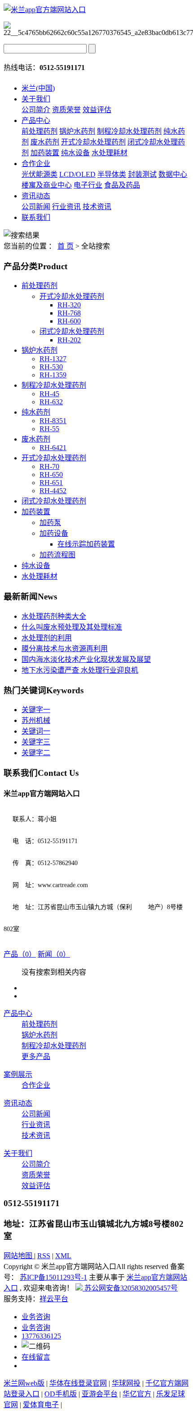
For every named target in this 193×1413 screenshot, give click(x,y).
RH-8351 (52, 420)
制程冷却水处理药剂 (129, 131)
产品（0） (20, 954)
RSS (43, 1256)
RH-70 (49, 466)
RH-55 (49, 429)
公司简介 (36, 110)
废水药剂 (45, 142)
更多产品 (36, 1056)
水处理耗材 (109, 153)
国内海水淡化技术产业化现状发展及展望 (86, 659)
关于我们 (36, 99)
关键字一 (36, 709)
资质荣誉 (66, 110)
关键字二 (36, 753)
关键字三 (36, 742)
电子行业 (88, 185)
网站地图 (19, 1256)
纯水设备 (75, 153)
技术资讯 (97, 206)
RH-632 (51, 402)
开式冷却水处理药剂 (93, 142)
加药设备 (53, 533)
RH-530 (51, 367)
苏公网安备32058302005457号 (130, 1288)
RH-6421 (52, 447)
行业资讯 (66, 206)
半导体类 (111, 174)
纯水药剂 (36, 412)
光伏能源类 (39, 174)
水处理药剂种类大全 (54, 616)
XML (63, 1256)
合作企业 (36, 163)
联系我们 (36, 217)
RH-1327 (52, 359)
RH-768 (69, 313)
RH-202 (69, 340)
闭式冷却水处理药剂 (71, 331)
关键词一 (36, 731)
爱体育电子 (41, 1405)
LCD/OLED (77, 174)
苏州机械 (36, 720)
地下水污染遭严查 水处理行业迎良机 (80, 670)
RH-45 (49, 394)
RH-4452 (52, 490)
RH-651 (51, 482)
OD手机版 (60, 1394)
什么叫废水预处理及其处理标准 (72, 627)
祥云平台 (53, 1299)
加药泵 (50, 522)
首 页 (65, 246)
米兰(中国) (38, 88)
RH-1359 (52, 375)
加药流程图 (57, 555)
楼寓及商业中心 (47, 185)
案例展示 (18, 1074)
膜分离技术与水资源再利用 (65, 648)
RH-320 (69, 305)
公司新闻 (36, 206)
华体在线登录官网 (78, 1383)
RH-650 (51, 474)
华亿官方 (137, 1394)
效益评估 (97, 110)
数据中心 (172, 174)
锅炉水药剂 (77, 131)
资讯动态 (36, 196)
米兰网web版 (24, 1383)
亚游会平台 (100, 1394)
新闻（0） (54, 954)
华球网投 (126, 1383)
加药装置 (45, 153)
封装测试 (142, 174)
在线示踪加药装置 (86, 544)
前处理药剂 (39, 131)
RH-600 (69, 321)
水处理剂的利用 (47, 638)
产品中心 (36, 120)
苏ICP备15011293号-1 (53, 1277)
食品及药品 (122, 185)
